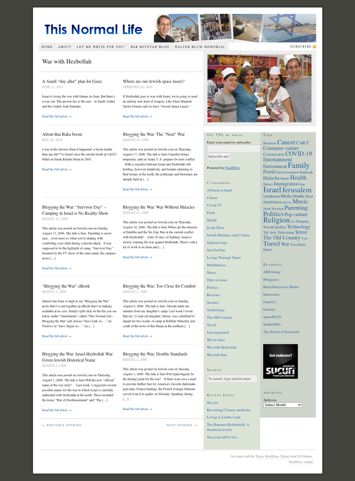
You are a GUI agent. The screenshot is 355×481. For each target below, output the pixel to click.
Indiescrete (271, 294)
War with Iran (217, 354)
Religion (276, 219)
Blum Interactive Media (281, 286)
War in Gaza (216, 339)
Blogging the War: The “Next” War (154, 134)
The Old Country (219, 317)
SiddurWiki (272, 324)
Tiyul (304, 238)
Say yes (212, 402)
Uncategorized (218, 332)
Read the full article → (57, 116)
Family (299, 165)
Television (286, 232)
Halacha (271, 178)
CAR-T (302, 142)
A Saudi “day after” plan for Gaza (72, 81)
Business (270, 142)
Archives (270, 399)
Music (211, 272)
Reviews (213, 294)
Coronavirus (274, 154)
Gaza (278, 172)
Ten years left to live (222, 436)
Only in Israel (217, 279)
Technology (216, 309)
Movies (287, 202)
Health (212, 220)
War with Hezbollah (222, 347)
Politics (212, 287)
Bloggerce (271, 279)
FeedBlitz (232, 167)
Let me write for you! (101, 47)
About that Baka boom (62, 134)
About (65, 47)
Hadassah (306, 172)
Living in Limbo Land (223, 417)
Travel (211, 324)
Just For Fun (216, 249)
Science (213, 302)
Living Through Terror (224, 257)
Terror (301, 232)
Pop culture (296, 214)
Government (291, 172)
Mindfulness (216, 264)
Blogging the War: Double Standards (155, 354)
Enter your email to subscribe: (229, 142)
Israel (272, 189)
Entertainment (277, 159)
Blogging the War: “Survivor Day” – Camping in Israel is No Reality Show (75, 210)
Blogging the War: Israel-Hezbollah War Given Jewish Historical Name (77, 357)
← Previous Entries (62, 425)
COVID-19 (298, 153)
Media (286, 196)
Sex (293, 221)
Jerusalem (296, 189)
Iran (302, 184)
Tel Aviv (270, 232)
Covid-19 (214, 205)
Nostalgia (278, 208)
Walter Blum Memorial (200, 47)
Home (47, 47)
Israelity (269, 309)
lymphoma (271, 196)
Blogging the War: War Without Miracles (159, 207)
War (285, 243)
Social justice (274, 226)
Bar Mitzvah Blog (150, 47)
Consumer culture (281, 148)
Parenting (296, 207)
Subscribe (301, 46)
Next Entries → (182, 425)
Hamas (284, 178)
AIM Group (271, 271)
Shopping (302, 221)
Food (211, 212)
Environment (275, 166)
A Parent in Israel (219, 190)
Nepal (267, 208)
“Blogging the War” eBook (66, 286)
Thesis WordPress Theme (272, 456)
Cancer (212, 197)
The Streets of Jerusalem (281, 331)
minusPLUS (272, 316)
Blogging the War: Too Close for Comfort (159, 286)
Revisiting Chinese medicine (228, 409)
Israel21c (270, 301)
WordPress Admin (301, 461)
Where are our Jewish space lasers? (153, 81)
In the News (215, 227)
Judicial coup (217, 242)
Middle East (303, 196)
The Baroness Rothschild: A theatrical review (228, 427)
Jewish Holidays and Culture (228, 234)
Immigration (286, 183)
